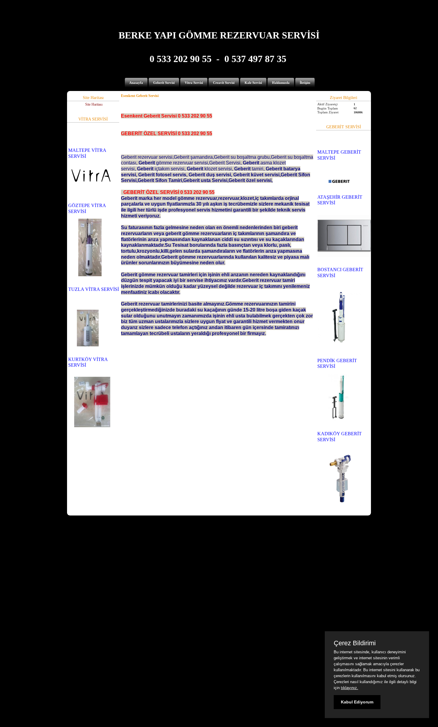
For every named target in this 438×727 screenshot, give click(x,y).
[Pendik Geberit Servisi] (338, 420)
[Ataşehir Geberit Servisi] (344, 256)
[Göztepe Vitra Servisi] (90, 275)
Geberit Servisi (164, 82)
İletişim (305, 82)
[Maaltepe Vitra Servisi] (91, 187)
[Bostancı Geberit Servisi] (339, 342)
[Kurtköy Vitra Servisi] (92, 426)
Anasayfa (136, 82)
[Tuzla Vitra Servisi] (88, 345)
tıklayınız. (349, 688)
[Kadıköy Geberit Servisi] (340, 504)
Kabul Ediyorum (357, 702)
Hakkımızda (281, 82)
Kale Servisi (253, 82)
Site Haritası (93, 104)
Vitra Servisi (194, 82)
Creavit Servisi (223, 82)
